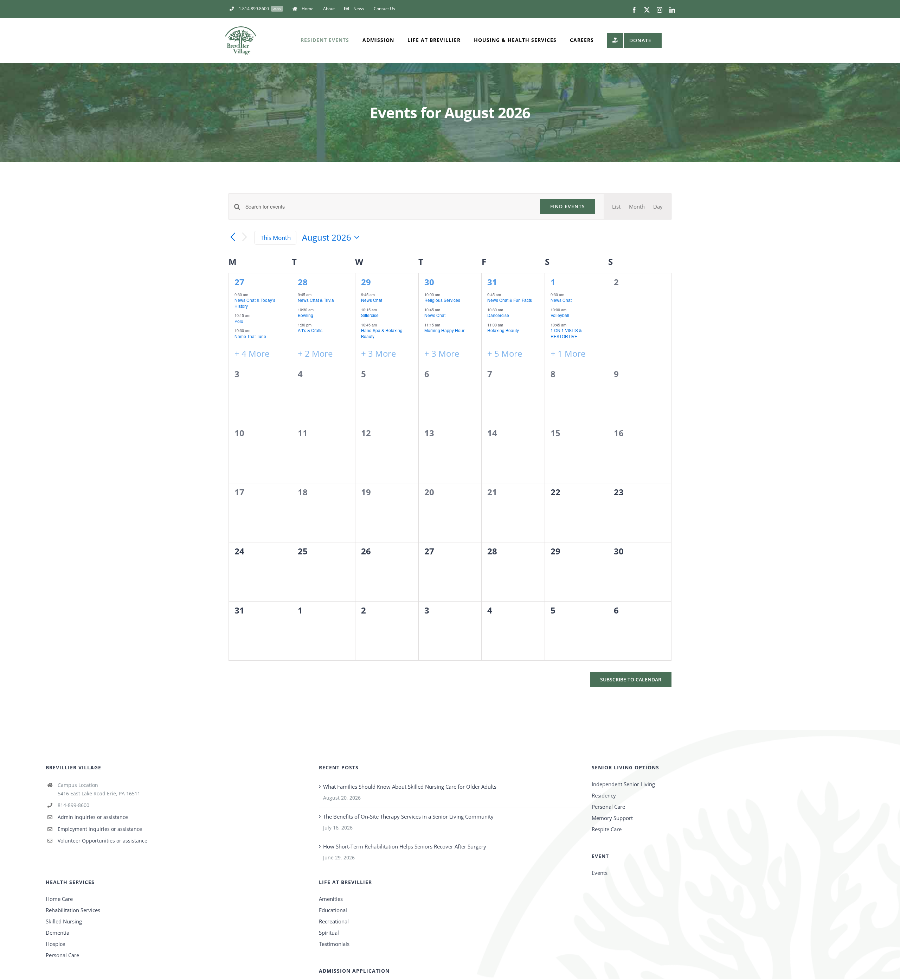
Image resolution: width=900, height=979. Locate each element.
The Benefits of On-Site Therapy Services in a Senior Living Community (408, 816)
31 (492, 282)
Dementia (57, 932)
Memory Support (612, 817)
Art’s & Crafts (310, 330)
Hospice (55, 943)
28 (303, 282)
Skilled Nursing (64, 921)
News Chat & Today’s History (254, 303)
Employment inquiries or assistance (100, 829)
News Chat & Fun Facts (509, 300)
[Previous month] (233, 237)
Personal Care (608, 806)
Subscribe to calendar (630, 679)
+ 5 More (504, 353)
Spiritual (329, 932)
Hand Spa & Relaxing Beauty (382, 333)
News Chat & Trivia (316, 300)
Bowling (305, 315)
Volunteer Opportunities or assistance (102, 840)
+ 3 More (378, 353)
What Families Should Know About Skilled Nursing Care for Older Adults (409, 786)
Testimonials (334, 943)
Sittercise (370, 315)
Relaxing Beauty (503, 330)
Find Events (567, 206)
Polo (238, 321)
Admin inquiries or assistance (93, 817)
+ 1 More (568, 353)
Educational (333, 910)
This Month (276, 238)
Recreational (334, 921)
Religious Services (442, 300)
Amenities (331, 898)
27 (239, 282)
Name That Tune (250, 336)
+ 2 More (315, 353)
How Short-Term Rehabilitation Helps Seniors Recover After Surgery (404, 846)
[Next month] (244, 238)
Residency (604, 795)
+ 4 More (251, 353)
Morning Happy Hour (444, 330)
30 (429, 282)
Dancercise (498, 315)
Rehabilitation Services (73, 910)
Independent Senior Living (623, 784)
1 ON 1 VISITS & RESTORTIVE (566, 333)
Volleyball (560, 315)
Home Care (59, 898)
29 (366, 282)
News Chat (371, 300)
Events (600, 872)
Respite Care (607, 829)
